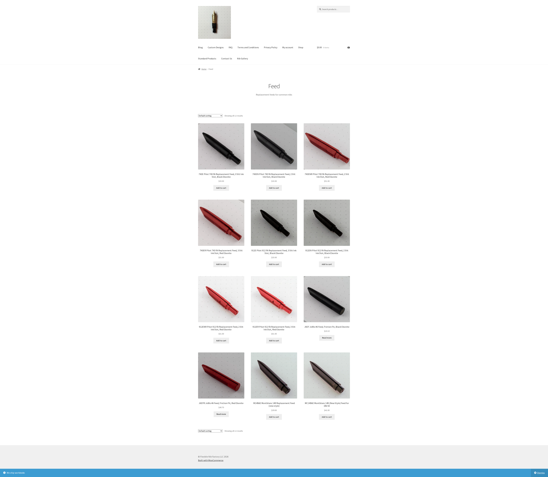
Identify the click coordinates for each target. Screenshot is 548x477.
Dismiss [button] (541, 472)
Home (204, 69)
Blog (200, 47)
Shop (300, 47)
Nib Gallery (242, 58)
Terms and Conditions (248, 47)
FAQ (230, 47)
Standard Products (207, 58)
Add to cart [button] (221, 188)
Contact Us (226, 58)
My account (287, 47)
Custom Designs (216, 47)
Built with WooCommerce (210, 460)
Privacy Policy (270, 47)
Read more (327, 337)
